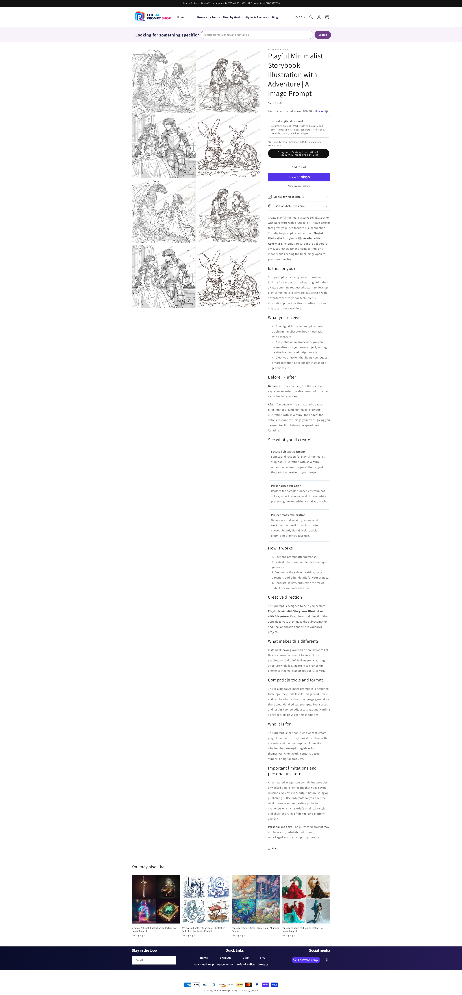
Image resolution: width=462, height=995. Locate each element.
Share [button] (275, 848)
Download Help (204, 964)
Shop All (225, 957)
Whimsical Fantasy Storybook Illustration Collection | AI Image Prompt (203, 930)
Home (180, 17)
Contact (263, 964)
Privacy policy (250, 990)
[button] (208, 17)
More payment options (299, 185)
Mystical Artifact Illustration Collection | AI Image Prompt (154, 930)
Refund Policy (246, 964)
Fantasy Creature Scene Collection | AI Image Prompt (255, 930)
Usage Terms (225, 964)
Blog (246, 957)
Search (323, 35)
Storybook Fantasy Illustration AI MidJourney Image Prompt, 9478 (298, 153)
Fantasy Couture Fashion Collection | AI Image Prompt (302, 930)
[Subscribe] (172, 960)
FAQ (262, 957)
